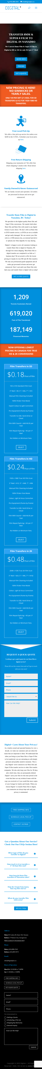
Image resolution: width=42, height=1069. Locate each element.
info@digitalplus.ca (10, 960)
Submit (32, 720)
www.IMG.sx (33, 1066)
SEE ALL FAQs (21, 908)
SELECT (21, 447)
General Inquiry (12, 1025)
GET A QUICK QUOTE (12, 987)
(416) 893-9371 (14, 952)
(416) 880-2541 (13, 949)
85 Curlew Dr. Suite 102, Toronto (16, 935)
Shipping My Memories (14, 1023)
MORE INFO (21, 59)
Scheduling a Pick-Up (14, 1020)
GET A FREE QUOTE (21, 276)
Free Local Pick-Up (21, 131)
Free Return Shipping (21, 159)
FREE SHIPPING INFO (21, 810)
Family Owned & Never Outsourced (21, 188)
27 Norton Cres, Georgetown (15, 938)
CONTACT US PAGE (21, 824)
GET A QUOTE (21, 73)
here (21, 139)
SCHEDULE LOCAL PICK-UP (21, 817)
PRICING (21, 66)
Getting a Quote (12, 1017)
